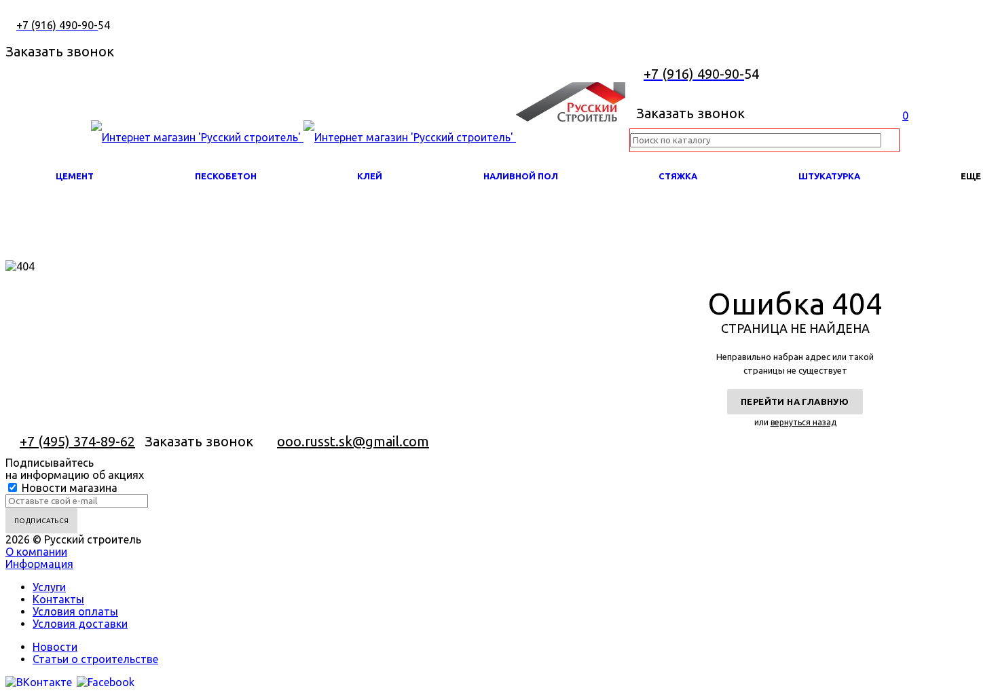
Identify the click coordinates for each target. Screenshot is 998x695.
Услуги (49, 587)
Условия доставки (80, 624)
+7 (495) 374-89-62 (77, 441)
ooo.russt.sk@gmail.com (353, 441)
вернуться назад (803, 422)
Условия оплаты (75, 611)
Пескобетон (226, 176)
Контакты (58, 599)
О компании (36, 552)
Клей (369, 176)
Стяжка (678, 176)
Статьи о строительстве (95, 659)
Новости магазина (68, 488)
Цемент (75, 176)
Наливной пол (520, 176)
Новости (55, 647)
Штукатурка (829, 176)
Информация (39, 564)
